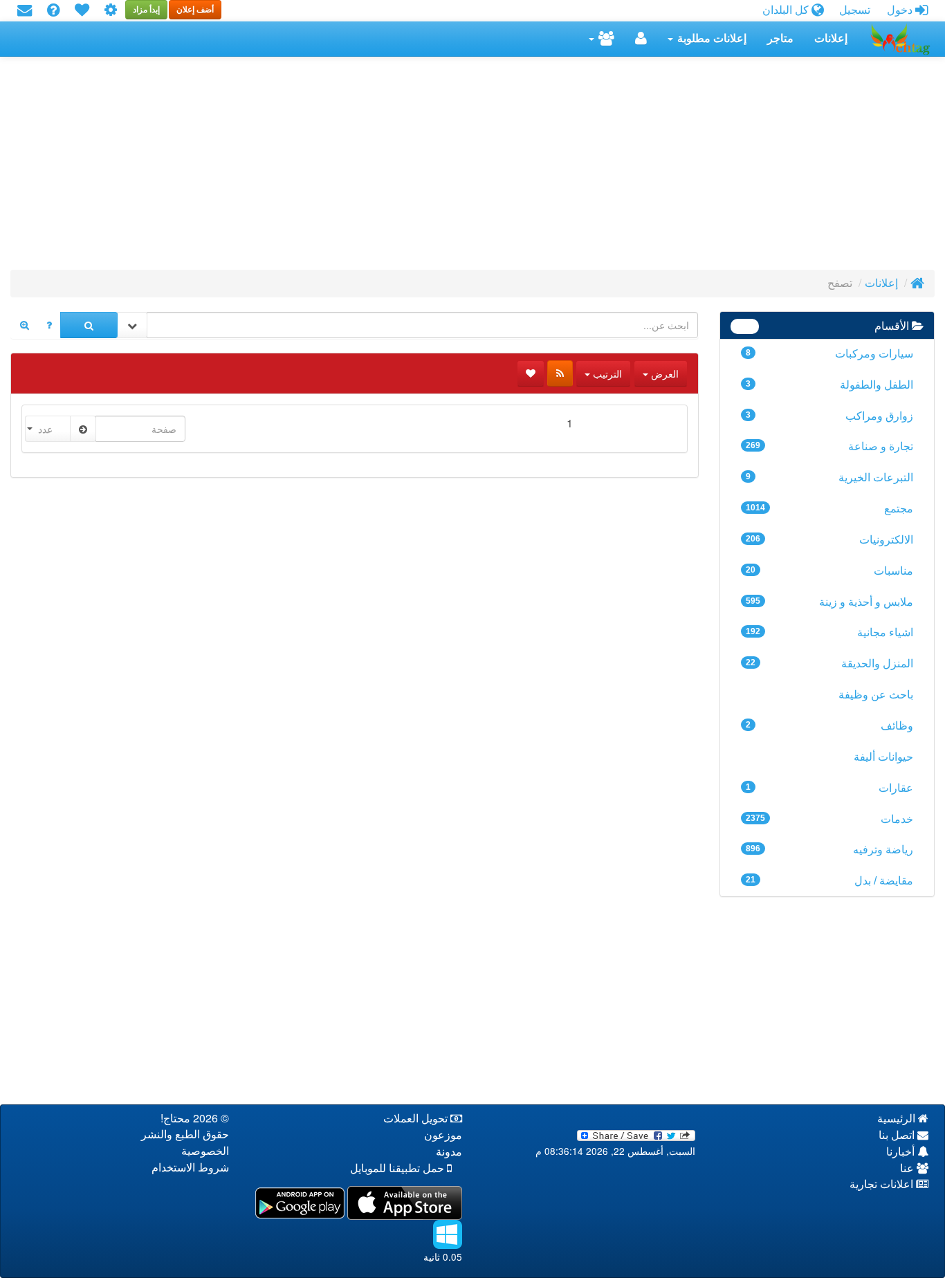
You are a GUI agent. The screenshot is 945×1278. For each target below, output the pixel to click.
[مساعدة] (53, 10)
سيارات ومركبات (830, 354)
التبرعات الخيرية (830, 477)
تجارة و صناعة (830, 446)
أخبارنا (901, 1152)
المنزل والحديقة (830, 663)
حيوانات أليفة (883, 757)
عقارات (830, 788)
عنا (908, 1168)
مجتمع (830, 509)
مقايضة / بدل (830, 881)
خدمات (830, 819)
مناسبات (830, 571)
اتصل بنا (898, 1135)
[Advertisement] (519, 167)
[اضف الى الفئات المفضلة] (530, 373)
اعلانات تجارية (883, 1184)
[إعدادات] (111, 10)
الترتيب (606, 373)
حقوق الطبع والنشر (185, 1134)
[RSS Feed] (560, 373)
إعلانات (830, 38)
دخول (901, 10)
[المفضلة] (82, 10)
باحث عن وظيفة (875, 695)
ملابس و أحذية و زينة (830, 602)
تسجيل (854, 10)
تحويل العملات (416, 1118)
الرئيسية (897, 1118)
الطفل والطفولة (830, 385)
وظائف (830, 726)
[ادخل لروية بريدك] (24, 10)
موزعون (443, 1135)
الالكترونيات (830, 540)
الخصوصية (205, 1151)
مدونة (449, 1152)
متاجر (780, 38)
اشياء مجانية (830, 632)
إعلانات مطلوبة (710, 38)
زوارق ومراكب (830, 416)
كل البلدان (786, 10)
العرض (663, 373)
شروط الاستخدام (190, 1168)
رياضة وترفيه (830, 849)
